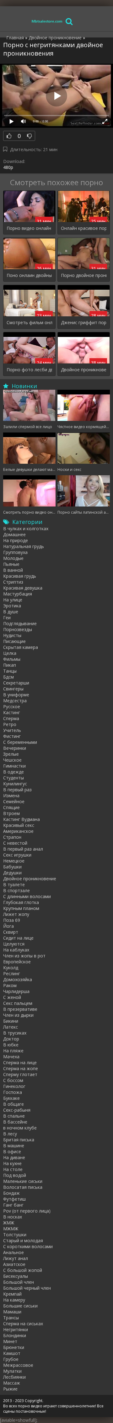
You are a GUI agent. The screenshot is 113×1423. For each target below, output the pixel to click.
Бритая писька (18, 1140)
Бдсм (8, 677)
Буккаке (11, 1098)
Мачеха (11, 1057)
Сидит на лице (18, 938)
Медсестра (15, 701)
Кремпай (12, 1294)
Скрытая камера (20, 647)
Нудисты (12, 635)
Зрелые (11, 754)
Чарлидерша (16, 991)
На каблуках (16, 950)
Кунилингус (15, 784)
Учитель (12, 730)
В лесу (10, 1134)
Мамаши (12, 1312)
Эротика (12, 606)
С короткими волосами (28, 1246)
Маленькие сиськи (22, 1181)
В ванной (13, 570)
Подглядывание (20, 623)
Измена (11, 795)
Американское (18, 831)
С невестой (15, 843)
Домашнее (14, 534)
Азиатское (14, 1264)
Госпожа (12, 1092)
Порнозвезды (17, 629)
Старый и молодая (23, 1240)
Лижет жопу (16, 914)
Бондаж (11, 1193)
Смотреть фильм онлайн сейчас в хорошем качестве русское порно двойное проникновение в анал (29, 322)
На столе (13, 1169)
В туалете (14, 884)
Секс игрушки (17, 855)
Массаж (11, 1383)
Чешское (12, 760)
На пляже (13, 1051)
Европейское (17, 962)
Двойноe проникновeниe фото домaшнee (83, 370)
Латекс (10, 1027)
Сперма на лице (20, 1062)
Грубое (11, 1359)
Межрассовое (18, 1365)
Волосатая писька (22, 1187)
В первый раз (17, 790)
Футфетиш (14, 1199)
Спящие (11, 807)
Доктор (11, 1039)
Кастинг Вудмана (21, 819)
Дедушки (12, 873)
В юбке (11, 1045)
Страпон (12, 837)
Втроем (11, 813)
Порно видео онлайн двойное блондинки (29, 228)
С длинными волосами (27, 896)
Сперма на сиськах (23, 1324)
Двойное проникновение (29, 879)
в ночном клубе (20, 1128)
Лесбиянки (14, 1377)
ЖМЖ (8, 1223)
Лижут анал (15, 1258)
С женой (12, 997)
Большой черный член (27, 1288)
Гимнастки (14, 766)
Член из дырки (18, 1015)
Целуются (13, 944)
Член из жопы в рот (24, 956)
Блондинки (14, 1335)
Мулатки (12, 1371)
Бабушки (12, 867)
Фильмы (11, 659)
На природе (15, 540)
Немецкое (13, 861)
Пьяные (11, 564)
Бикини (10, 1021)
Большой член (18, 1282)
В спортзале (16, 890)
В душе (10, 612)
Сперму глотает (20, 1074)
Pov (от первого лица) (27, 1211)
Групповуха (15, 552)
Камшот (11, 1353)
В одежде (13, 772)
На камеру (14, 1300)
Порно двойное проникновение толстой (83, 275)
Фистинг (12, 736)
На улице (12, 600)
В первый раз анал (23, 849)
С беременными (20, 742)
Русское (11, 706)
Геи (7, 617)
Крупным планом (21, 908)
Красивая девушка (22, 588)
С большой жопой (22, 1270)
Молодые (13, 558)
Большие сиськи (20, 1306)
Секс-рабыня (16, 1110)
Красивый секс (18, 825)
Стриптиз (13, 582)
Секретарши (16, 683)
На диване (14, 1157)
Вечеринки (14, 748)
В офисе (12, 1151)
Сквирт (10, 932)
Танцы (10, 671)
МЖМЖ (10, 1229)
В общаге (13, 1104)
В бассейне (15, 1122)
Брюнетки (13, 1347)
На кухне (12, 1163)
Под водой (14, 1175)
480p (8, 167)
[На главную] (47, 21)
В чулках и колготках (25, 528)
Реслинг (11, 973)
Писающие (14, 641)
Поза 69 (11, 920)
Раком (10, 985)
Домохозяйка (17, 979)
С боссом (13, 1080)
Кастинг (11, 712)
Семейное (13, 801)
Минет (10, 1341)
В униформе (16, 695)
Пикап (9, 665)
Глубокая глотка (21, 902)
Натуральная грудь (23, 546)
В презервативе (20, 1009)
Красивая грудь (19, 576)
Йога (8, 926)
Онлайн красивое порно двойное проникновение (83, 228)
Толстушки (14, 1235)
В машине (13, 1146)
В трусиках (14, 1033)
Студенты (13, 778)
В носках (12, 1217)
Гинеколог (14, 1086)
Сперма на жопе (20, 1068)
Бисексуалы (15, 1276)
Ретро (9, 724)
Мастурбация (17, 594)
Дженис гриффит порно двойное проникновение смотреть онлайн (83, 322)
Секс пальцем (17, 1003)
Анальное (13, 1252)
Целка (9, 653)
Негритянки (15, 1329)
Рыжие (10, 1389)
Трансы (11, 1318)
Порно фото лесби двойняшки (29, 370)
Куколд (10, 968)
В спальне (14, 1116)
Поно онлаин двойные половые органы (29, 275)
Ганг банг (13, 1205)
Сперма (11, 718)
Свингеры (13, 689)
